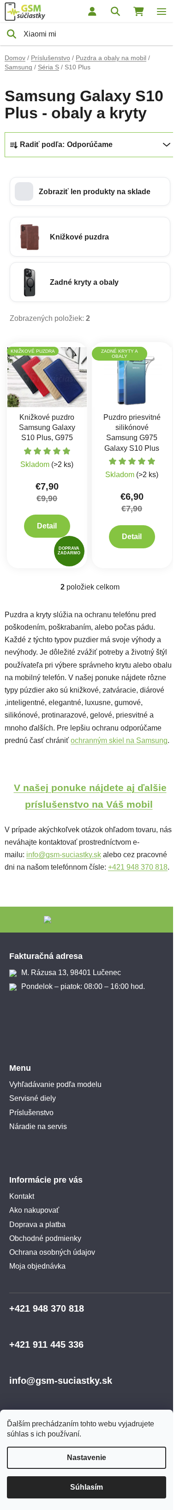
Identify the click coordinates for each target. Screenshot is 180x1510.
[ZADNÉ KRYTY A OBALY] (132, 377)
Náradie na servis (38, 1126)
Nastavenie (86, 1457)
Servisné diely (32, 1098)
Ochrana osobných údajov (52, 1252)
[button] (90, 191)
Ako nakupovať (34, 1210)
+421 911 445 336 (46, 1344)
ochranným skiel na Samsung (119, 740)
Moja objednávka (37, 1266)
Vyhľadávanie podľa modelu (55, 1084)
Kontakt (21, 1196)
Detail (47, 526)
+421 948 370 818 (138, 867)
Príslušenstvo (31, 1113)
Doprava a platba (37, 1224)
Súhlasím (86, 1487)
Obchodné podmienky (45, 1238)
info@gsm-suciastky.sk (63, 855)
